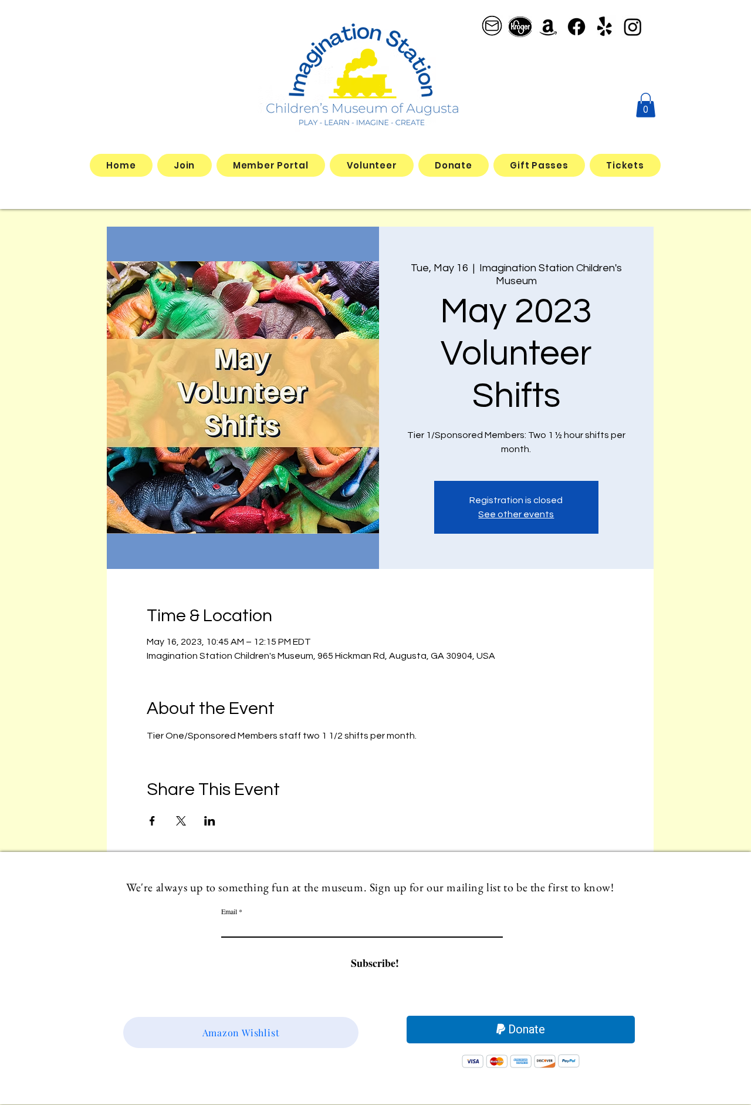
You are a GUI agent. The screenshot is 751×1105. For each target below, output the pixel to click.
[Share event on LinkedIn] (209, 821)
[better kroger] (520, 26)
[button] (645, 105)
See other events (516, 514)
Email (229, 911)
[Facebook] (576, 26)
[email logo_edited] (492, 26)
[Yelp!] (604, 26)
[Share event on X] (181, 821)
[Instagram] (632, 26)
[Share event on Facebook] (152, 821)
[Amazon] (548, 26)
